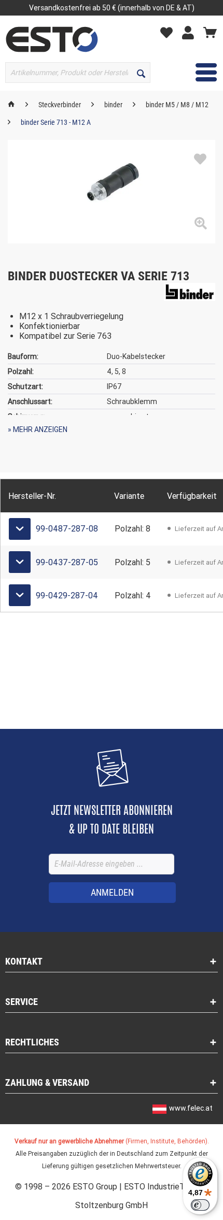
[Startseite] (11, 104)
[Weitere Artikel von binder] (189, 292)
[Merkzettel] (169, 32)
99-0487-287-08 (67, 529)
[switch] (200, 1205)
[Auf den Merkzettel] (200, 159)
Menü (198, 72)
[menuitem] (169, 31)
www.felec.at (191, 1108)
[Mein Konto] (190, 32)
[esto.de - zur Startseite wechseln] (52, 39)
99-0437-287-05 (67, 562)
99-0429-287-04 (67, 595)
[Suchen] (141, 72)
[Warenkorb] (210, 32)
